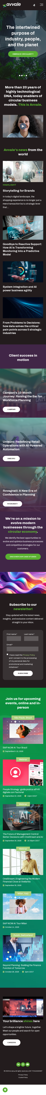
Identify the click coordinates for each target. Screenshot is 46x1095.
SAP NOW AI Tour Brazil (15, 747)
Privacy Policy (29, 655)
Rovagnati (12, 504)
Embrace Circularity (23, 54)
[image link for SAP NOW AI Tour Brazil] (23, 731)
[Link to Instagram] (23, 1064)
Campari (11, 409)
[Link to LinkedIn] (18, 1064)
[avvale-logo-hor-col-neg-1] (12, 5)
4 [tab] (26, 75)
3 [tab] (24, 75)
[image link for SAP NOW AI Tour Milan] (23, 907)
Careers (11, 1042)
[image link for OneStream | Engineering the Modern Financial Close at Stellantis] (23, 862)
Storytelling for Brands (19, 190)
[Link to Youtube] (27, 1064)
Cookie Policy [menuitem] (23, 1077)
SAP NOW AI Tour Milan (15, 923)
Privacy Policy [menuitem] (23, 1075)
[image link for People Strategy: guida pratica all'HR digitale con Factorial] (23, 772)
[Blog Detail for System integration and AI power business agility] (23, 271)
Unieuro (11, 458)
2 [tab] (22, 75)
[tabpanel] (23, 42)
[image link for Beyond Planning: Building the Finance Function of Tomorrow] (23, 948)
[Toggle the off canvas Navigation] (41, 5)
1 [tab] (19, 75)
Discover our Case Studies (23, 557)
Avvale (11, 1071)
